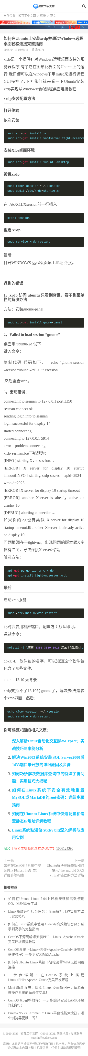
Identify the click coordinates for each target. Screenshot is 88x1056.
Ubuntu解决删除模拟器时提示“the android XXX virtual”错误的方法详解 (65, 870)
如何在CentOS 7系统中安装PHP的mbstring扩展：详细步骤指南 (22, 870)
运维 (43, 16)
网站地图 (62, 1033)
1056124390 (64, 848)
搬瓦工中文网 (44, 6)
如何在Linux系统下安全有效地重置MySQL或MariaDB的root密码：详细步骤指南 (48, 797)
